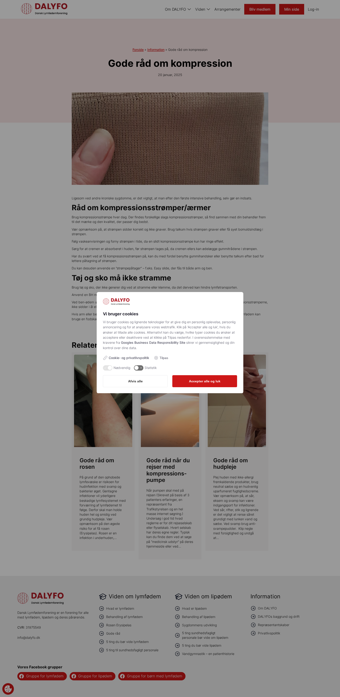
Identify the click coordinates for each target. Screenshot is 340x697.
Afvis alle (135, 381)
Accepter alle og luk (204, 381)
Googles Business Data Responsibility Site (153, 342)
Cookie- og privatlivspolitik (129, 358)
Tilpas (164, 358)
